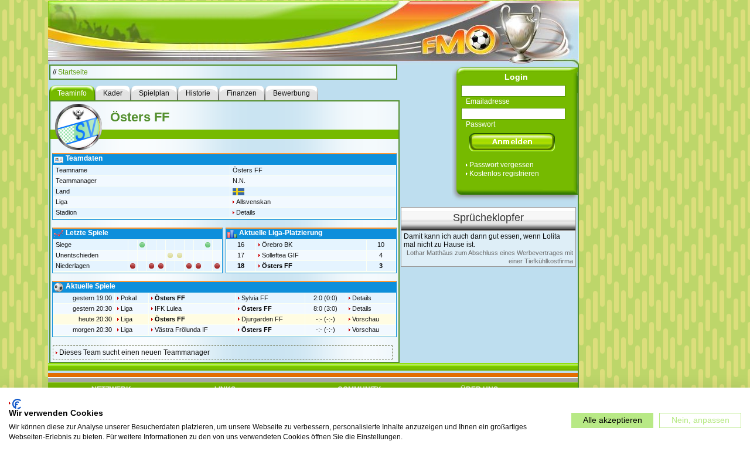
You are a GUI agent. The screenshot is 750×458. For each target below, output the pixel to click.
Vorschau (365, 319)
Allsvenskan (253, 201)
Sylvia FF (254, 297)
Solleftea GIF (280, 255)
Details (245, 212)
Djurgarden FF (262, 319)
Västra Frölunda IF (181, 329)
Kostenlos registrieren (504, 173)
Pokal (129, 297)
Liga (126, 308)
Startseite (73, 72)
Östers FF (277, 265)
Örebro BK (277, 244)
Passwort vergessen (501, 165)
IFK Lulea (168, 308)
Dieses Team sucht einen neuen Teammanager (134, 352)
